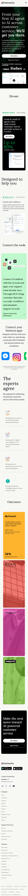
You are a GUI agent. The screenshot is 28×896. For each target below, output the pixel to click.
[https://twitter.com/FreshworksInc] (6, 786)
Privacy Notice (9, 886)
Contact (3, 820)
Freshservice (4, 850)
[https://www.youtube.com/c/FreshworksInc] (13, 786)
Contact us (4, 779)
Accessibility (4, 892)
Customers (4, 806)
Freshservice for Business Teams (9, 855)
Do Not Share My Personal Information (9, 889)
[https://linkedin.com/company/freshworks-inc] (2, 786)
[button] (14, 535)
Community (4, 839)
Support (3, 828)
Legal (2, 886)
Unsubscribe (11, 892)
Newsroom (4, 817)
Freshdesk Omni (5, 858)
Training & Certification (7, 831)
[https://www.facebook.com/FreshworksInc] (10, 786)
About (2, 795)
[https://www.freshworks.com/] (7, 3)
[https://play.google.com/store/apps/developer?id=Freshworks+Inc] (6, 769)
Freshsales (4, 866)
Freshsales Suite (5, 869)
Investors (3, 800)
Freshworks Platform (6, 875)
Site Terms (16, 886)
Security (22, 889)
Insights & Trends (5, 814)
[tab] (8, 197)
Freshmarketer (5, 872)
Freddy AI (3, 878)
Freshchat (3, 864)
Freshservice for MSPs (7, 853)
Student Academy (5, 836)
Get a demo (14, 56)
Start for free (13, 60)
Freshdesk (4, 861)
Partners (3, 809)
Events (3, 811)
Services (3, 833)
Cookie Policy (24, 886)
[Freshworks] (14, 763)
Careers (3, 803)
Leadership (4, 797)
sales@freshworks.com (7, 781)
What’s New (4, 847)
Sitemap (18, 892)
